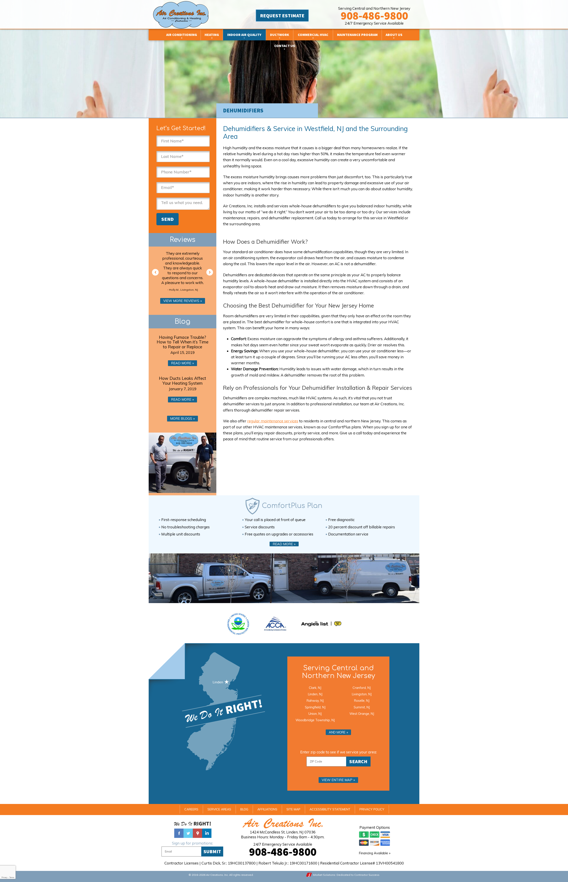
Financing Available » (374, 853)
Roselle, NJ (361, 700)
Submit (212, 851)
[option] (182, 272)
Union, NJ (315, 713)
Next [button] (209, 272)
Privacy (4, 877)
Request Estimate (282, 15)
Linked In (206, 833)
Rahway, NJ (315, 700)
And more (337, 732)
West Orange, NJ (361, 713)
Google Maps (197, 833)
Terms (11, 877)
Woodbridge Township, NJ (315, 720)
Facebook (178, 833)
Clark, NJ (315, 688)
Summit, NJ (362, 707)
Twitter (188, 833)
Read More (181, 363)
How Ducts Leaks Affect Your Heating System (182, 381)
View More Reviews (181, 301)
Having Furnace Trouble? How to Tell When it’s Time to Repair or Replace (182, 342)
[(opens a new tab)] (321, 624)
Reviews (182, 239)
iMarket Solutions (324, 874)
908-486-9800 (374, 16)
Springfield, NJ (315, 707)
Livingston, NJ (362, 694)
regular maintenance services (272, 421)
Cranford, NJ (362, 688)
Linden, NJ (315, 694)
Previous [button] (155, 272)
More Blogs (181, 418)
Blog (182, 321)
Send (167, 219)
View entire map (337, 780)
